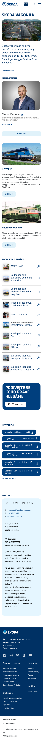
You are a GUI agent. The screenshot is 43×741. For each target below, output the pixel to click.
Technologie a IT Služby (12, 685)
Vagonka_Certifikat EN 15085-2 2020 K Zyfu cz (18, 455)
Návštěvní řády (8, 708)
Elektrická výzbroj (9, 678)
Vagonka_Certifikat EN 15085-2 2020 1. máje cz (18, 446)
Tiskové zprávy (33, 672)
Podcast (31, 675)
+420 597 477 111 (15, 513)
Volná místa (32, 691)
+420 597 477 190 (15, 517)
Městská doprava (9, 668)
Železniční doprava (10, 672)
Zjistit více (6, 125)
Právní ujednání (9, 723)
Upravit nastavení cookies (12, 698)
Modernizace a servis (11, 675)
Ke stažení (32, 678)
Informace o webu (9, 719)
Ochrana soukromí (10, 701)
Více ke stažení (8, 478)
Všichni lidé (22, 134)
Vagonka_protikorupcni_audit (17, 432)
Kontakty (6, 705)
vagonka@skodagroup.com (19, 510)
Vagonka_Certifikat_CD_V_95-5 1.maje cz (18, 463)
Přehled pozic (17, 404)
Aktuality (31, 668)
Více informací (8, 71)
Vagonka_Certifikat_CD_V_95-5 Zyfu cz (18, 472)
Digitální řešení (8, 682)
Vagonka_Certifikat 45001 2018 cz (19, 439)
